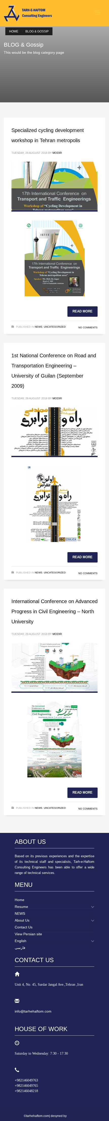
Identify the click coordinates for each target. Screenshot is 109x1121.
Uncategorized (55, 326)
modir (57, 152)
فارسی (20, 948)
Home (13, 31)
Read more (82, 311)
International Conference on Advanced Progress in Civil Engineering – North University (54, 611)
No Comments (88, 327)
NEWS (38, 326)
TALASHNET (76, 1116)
